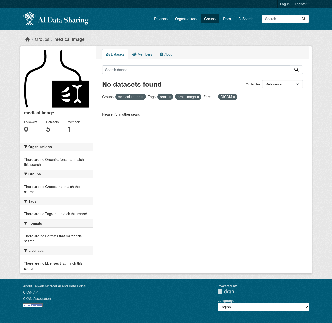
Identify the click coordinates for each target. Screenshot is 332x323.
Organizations (186, 18)
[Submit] (303, 19)
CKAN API (31, 292)
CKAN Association (37, 298)
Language (226, 300)
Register (300, 3)
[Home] (27, 39)
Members (144, 54)
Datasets (161, 18)
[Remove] (142, 97)
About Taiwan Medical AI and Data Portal (54, 285)
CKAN (226, 291)
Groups (210, 18)
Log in (285, 3)
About (168, 54)
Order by (253, 84)
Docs (227, 18)
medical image (69, 39)
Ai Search (245, 18)
